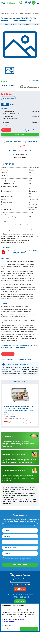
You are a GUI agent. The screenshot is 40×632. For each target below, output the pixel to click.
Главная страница (5, 13)
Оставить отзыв (7, 354)
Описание (28, 24)
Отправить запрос (20, 565)
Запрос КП (21, 146)
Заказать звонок (8, 98)
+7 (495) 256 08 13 (20, 597)
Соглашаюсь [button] (29, 629)
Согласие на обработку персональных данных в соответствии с (19, 559)
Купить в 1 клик (32, 130)
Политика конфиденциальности (20, 582)
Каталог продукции (18, 13)
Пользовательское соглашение (20, 584)
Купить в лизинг (20, 134)
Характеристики (16, 24)
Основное (4, 24)
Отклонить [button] (11, 629)
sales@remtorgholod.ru (27, 521)
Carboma (31, 170)
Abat (14, 417)
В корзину (6, 130)
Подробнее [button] (6, 625)
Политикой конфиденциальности (23, 560)
